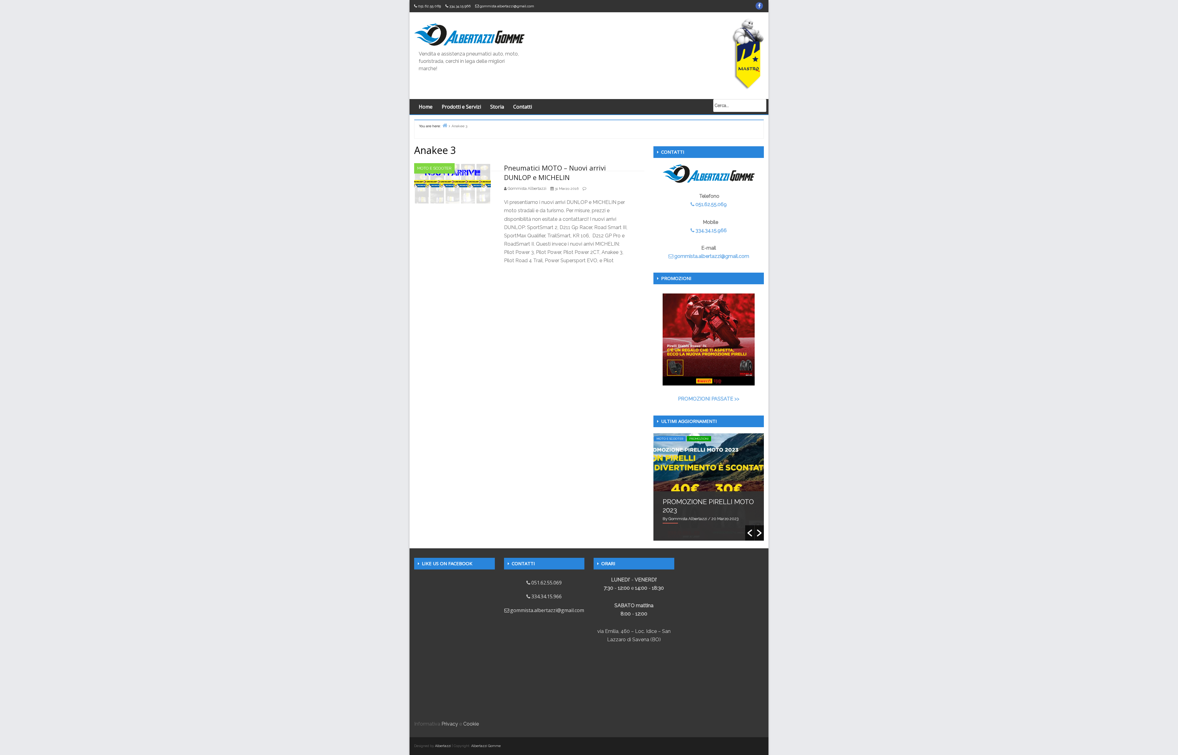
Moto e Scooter (434, 168)
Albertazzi (443, 746)
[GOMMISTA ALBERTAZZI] (469, 34)
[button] (749, 533)
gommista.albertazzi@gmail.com (507, 6)
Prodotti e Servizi (461, 106)
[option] (708, 487)
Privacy (449, 724)
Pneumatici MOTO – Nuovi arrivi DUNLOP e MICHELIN (555, 172)
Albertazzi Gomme (486, 746)
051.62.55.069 (429, 6)
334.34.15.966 (460, 6)
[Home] (444, 125)
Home (426, 106)
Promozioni (699, 438)
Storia (497, 106)
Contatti (522, 106)
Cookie (471, 724)
